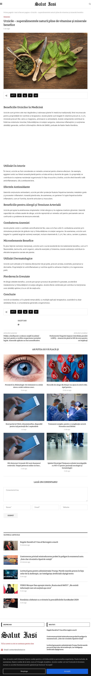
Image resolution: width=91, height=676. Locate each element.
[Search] (90, 4)
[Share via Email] (36, 95)
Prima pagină (8, 12)
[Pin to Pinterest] (30, 95)
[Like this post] (14, 95)
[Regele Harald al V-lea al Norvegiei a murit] (11, 545)
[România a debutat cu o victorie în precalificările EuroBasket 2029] (11, 603)
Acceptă (67, 671)
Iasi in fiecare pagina (22, 12)
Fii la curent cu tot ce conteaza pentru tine (17, 644)
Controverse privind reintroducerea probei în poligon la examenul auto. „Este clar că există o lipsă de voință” (52, 557)
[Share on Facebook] (19, 95)
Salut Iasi (22, 321)
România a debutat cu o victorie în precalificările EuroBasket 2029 (49, 600)
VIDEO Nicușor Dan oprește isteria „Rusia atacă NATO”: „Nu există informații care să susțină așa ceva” (49, 586)
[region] (45, 665)
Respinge (24, 671)
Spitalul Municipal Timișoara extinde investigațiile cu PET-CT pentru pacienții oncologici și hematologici (67, 465)
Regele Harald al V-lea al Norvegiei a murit (39, 542)
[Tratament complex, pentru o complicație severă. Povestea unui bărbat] (67, 407)
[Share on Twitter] (25, 95)
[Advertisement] (45, 144)
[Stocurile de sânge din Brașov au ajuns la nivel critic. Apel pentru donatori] (67, 368)
